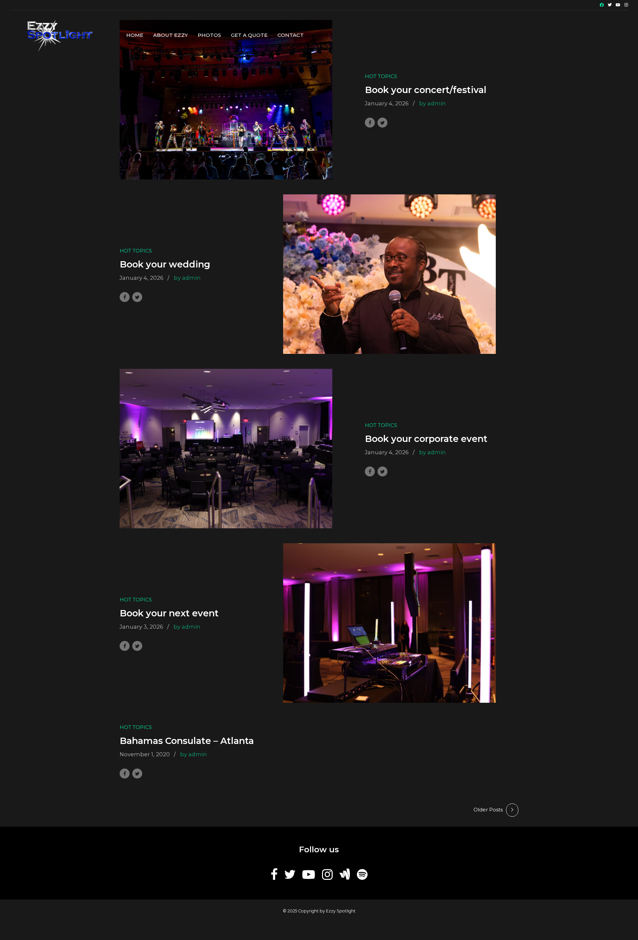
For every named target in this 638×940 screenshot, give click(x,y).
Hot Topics (381, 76)
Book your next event (169, 613)
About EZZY (170, 35)
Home (134, 35)
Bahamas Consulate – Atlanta (187, 740)
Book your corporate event (426, 438)
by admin (432, 103)
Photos (209, 35)
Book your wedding (165, 264)
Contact (290, 35)
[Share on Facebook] (370, 123)
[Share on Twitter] (382, 123)
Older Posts (488, 809)
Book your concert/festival (425, 89)
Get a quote (249, 35)
